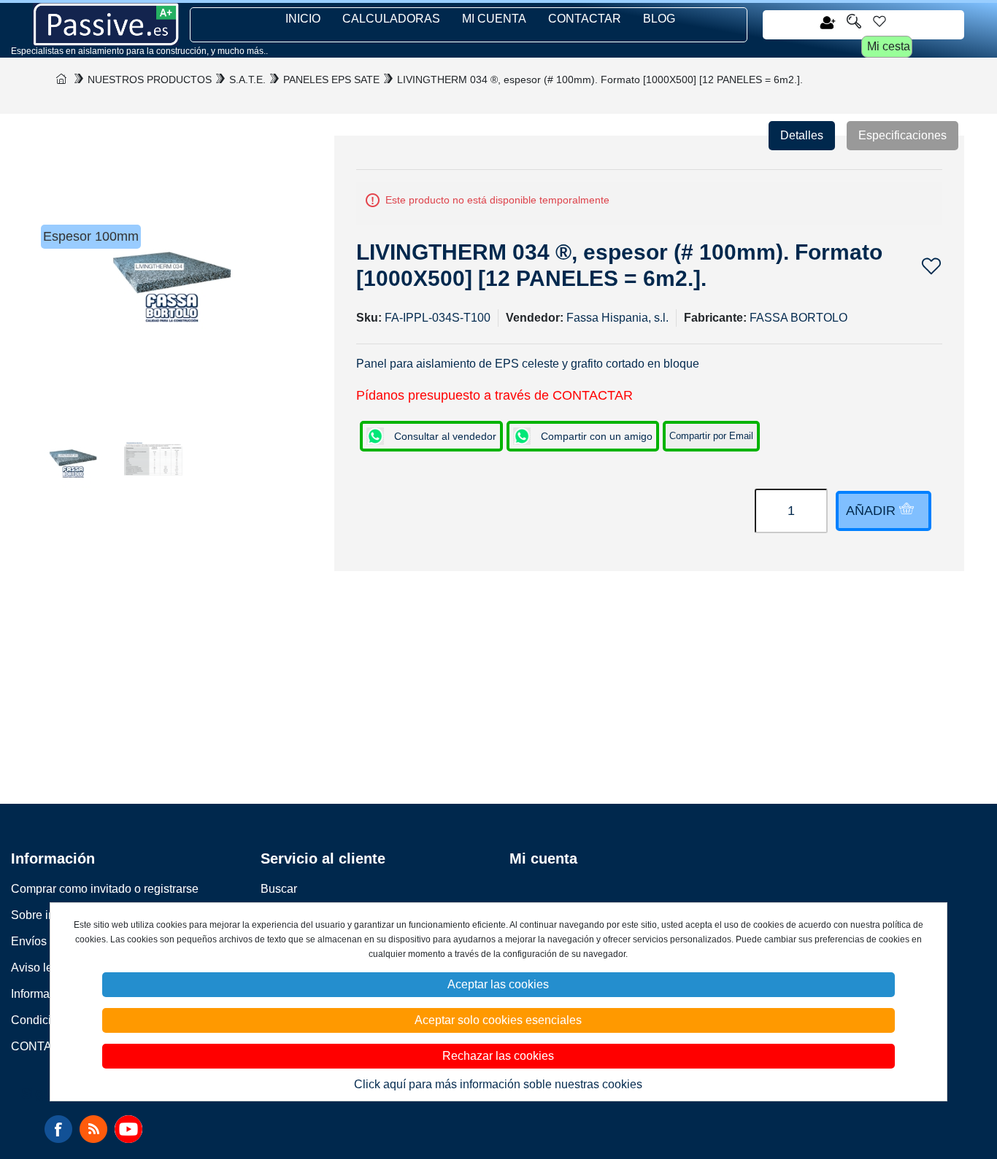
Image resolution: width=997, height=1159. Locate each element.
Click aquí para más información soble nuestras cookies (498, 1084)
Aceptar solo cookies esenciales (498, 1020)
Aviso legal (40, 967)
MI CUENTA (494, 18)
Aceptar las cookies (498, 984)
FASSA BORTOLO (798, 317)
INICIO (302, 18)
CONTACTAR (584, 18)
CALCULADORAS (391, 18)
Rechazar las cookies (498, 1056)
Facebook (58, 1129)
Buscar (279, 889)
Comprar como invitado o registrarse (105, 889)
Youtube (128, 1129)
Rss (93, 1129)
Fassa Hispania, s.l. (617, 317)
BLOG (659, 18)
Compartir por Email (711, 435)
